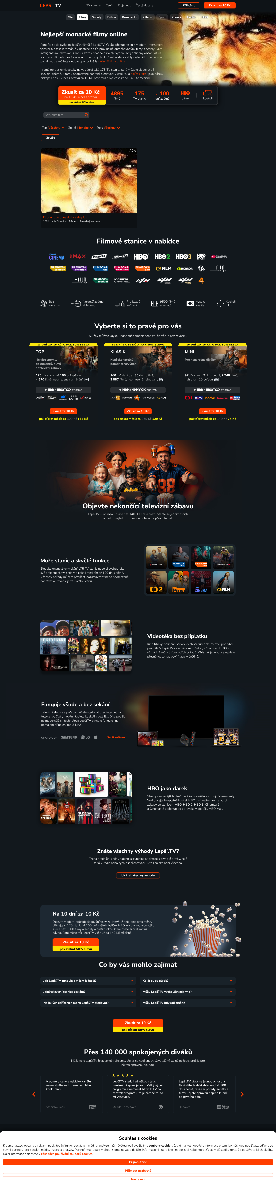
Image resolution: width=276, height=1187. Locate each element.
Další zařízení (116, 737)
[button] (33, 1094)
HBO (205, 17)
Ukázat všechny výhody (138, 875)
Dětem (111, 17)
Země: (78, 128)
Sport (162, 17)
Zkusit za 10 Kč (220, 5)
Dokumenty (129, 17)
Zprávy (176, 17)
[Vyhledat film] (86, 115)
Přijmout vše (138, 1162)
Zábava (147, 17)
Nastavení (138, 1179)
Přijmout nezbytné (138, 1171)
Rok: (106, 128)
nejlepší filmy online (111, 61)
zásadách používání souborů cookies (66, 1154)
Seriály (96, 17)
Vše (70, 17)
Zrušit (50, 138)
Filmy (82, 17)
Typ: (51, 128)
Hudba (191, 17)
